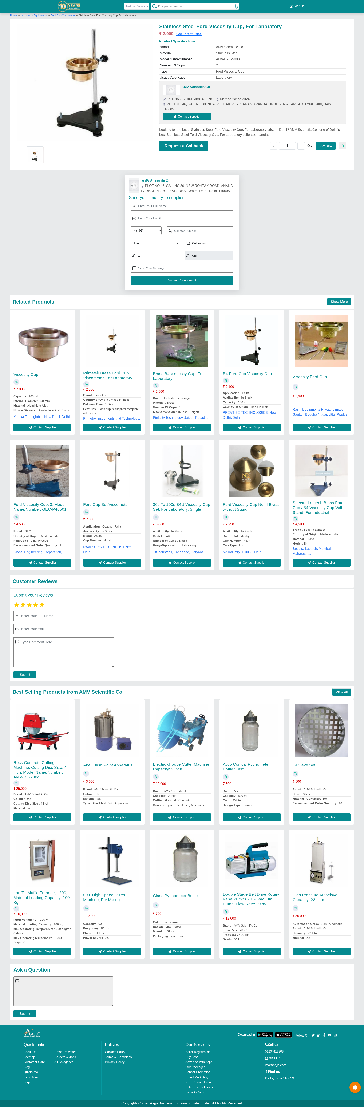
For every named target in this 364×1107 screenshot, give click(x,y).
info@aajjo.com (275, 1065)
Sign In (298, 6)
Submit (25, 674)
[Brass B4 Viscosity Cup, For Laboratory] (182, 341)
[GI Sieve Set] (321, 730)
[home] (32, 1033)
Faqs (27, 1082)
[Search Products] (153, 6)
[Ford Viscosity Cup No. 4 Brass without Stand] (251, 471)
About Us (30, 1052)
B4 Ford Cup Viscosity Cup (247, 373)
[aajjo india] (69, 6)
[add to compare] (342, 145)
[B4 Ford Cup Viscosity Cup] (251, 341)
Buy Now (325, 145)
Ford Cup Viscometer (63, 15)
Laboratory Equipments (34, 15)
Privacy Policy (115, 1062)
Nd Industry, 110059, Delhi (242, 552)
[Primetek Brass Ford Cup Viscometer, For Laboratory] (112, 341)
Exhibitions (31, 1077)
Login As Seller (195, 1092)
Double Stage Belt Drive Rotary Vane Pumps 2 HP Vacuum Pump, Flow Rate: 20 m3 (251, 899)
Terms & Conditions (118, 1057)
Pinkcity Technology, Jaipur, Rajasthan (181, 417)
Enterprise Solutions (199, 1087)
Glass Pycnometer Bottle (175, 896)
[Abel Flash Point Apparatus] (112, 730)
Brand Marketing (196, 1077)
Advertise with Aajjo (198, 1062)
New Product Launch (199, 1082)
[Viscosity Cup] (42, 341)
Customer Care (34, 1062)
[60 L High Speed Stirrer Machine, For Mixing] (112, 860)
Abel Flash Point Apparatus (107, 765)
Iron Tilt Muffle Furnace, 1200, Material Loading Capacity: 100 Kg (41, 898)
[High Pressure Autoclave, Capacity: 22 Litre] (321, 860)
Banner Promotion (197, 1072)
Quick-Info (31, 1072)
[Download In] (265, 1034)
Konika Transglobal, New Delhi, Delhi (41, 417)
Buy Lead (191, 1057)
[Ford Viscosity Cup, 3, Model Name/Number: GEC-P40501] (42, 471)
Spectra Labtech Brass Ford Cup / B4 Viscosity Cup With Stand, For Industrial (318, 508)
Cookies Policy (115, 1052)
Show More (339, 302)
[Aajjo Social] (313, 1035)
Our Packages (195, 1067)
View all (342, 692)
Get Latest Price (189, 34)
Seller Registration (197, 1052)
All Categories (64, 1062)
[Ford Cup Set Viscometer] (112, 471)
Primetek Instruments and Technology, (111, 418)
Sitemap (29, 1057)
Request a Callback (184, 145)
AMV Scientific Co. (196, 87)
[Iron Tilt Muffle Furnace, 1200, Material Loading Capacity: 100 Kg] (42, 860)
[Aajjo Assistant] (355, 1087)
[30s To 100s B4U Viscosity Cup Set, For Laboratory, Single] (182, 471)
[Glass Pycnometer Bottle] (182, 860)
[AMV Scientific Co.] (171, 90)
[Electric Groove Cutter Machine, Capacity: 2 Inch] (182, 730)
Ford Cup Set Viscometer (106, 504)
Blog (27, 1067)
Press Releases (65, 1052)
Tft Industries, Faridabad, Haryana (178, 552)
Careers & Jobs (65, 1057)
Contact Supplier (44, 427)
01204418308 (274, 1051)
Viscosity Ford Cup (310, 377)
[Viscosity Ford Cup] (321, 341)
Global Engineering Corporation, (37, 552)
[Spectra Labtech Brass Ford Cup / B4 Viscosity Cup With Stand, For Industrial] (321, 471)
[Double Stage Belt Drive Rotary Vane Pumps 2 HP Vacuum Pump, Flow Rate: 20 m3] (251, 860)
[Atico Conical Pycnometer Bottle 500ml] (251, 730)
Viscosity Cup (25, 374)
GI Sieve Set (304, 765)
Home (13, 15)
